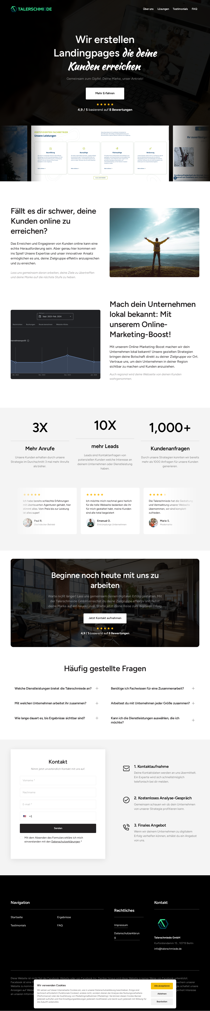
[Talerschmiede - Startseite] (31, 9)
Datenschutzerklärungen (65, 841)
